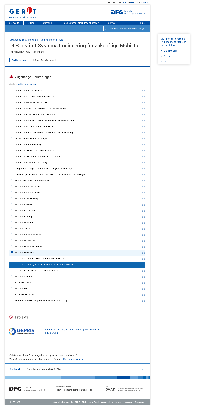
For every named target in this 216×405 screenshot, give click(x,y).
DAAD (145, 2)
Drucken (13, 369)
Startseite (14, 22)
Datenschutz (140, 402)
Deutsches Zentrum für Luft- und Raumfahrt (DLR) (36, 39)
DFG (124, 2)
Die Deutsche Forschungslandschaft (81, 22)
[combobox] (124, 28)
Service (111, 22)
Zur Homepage (18, 60)
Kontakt (118, 402)
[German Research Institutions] (22, 12)
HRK (132, 2)
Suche (31, 22)
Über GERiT (48, 22)
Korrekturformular (72, 358)
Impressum (128, 402)
